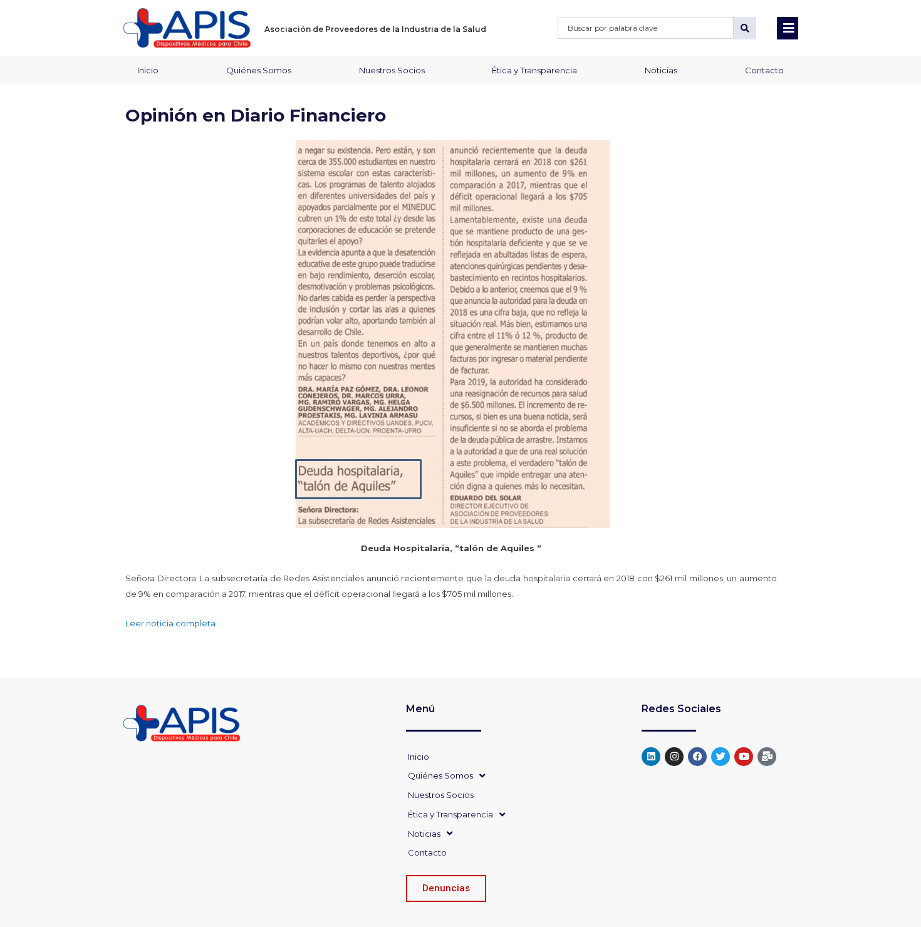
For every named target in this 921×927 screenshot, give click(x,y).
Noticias (661, 70)
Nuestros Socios (392, 70)
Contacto (764, 70)
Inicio (148, 70)
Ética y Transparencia (534, 70)
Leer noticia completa (170, 623)
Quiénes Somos (258, 70)
